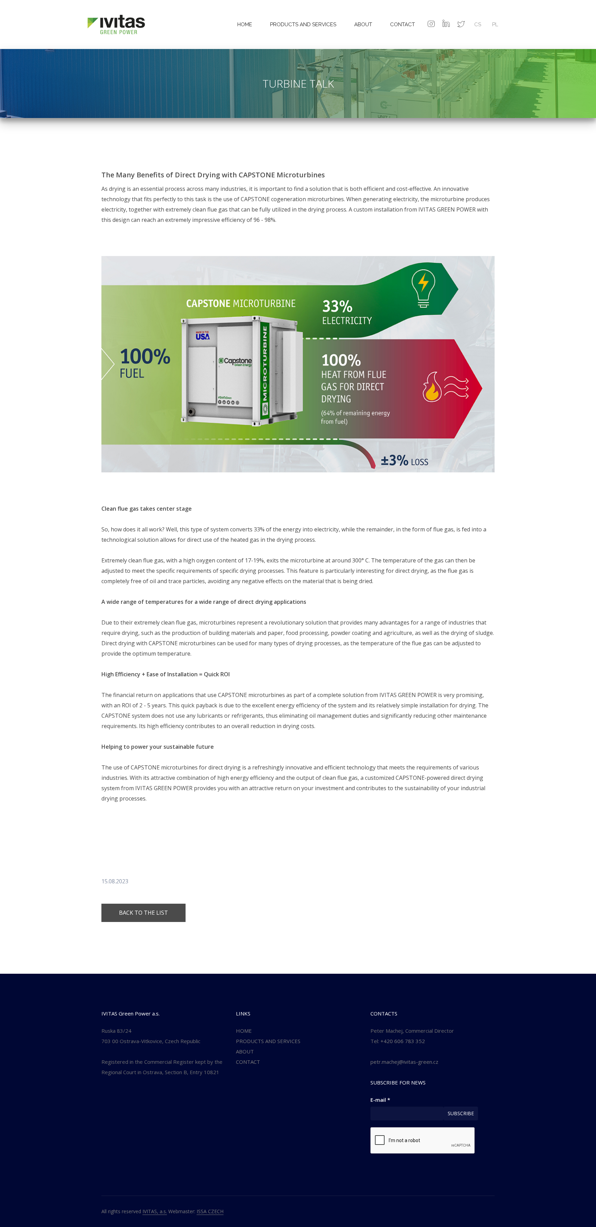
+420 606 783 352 (402, 1041)
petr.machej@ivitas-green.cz (404, 1061)
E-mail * (380, 1099)
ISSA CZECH (210, 1211)
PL (495, 24)
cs (477, 24)
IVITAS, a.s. (154, 1211)
